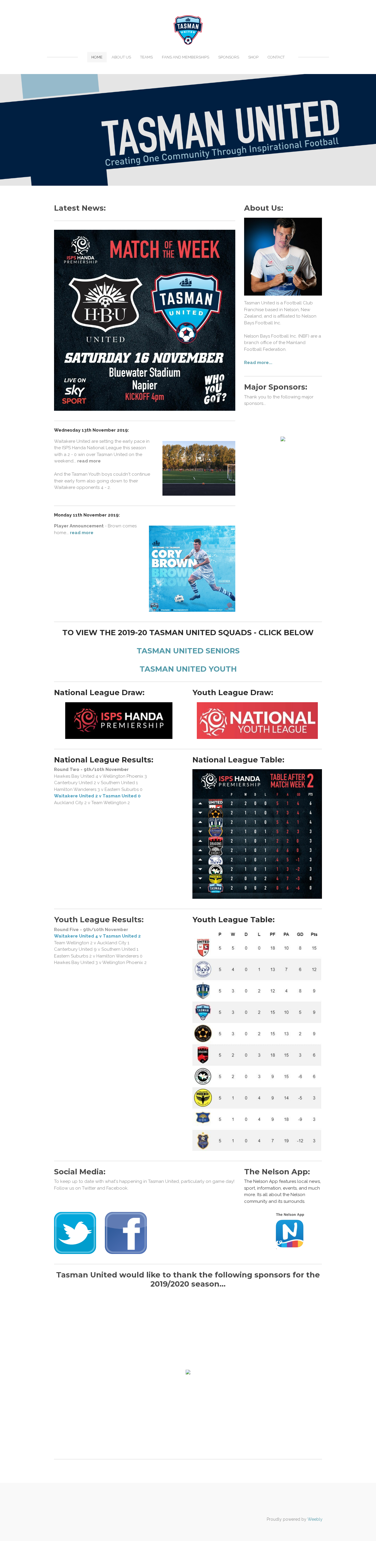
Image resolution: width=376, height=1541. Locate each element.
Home (97, 57)
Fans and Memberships (185, 57)
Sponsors (228, 57)
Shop (253, 57)
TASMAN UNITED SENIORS (188, 650)
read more (81, 532)
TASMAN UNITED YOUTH (188, 668)
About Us (121, 57)
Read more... (258, 362)
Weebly (315, 1519)
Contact (276, 57)
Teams (146, 57)
